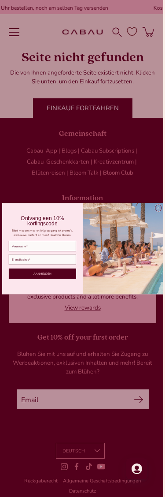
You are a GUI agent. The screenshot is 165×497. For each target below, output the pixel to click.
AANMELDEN (39, 273)
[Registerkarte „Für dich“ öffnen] (130, 468)
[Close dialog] (155, 208)
